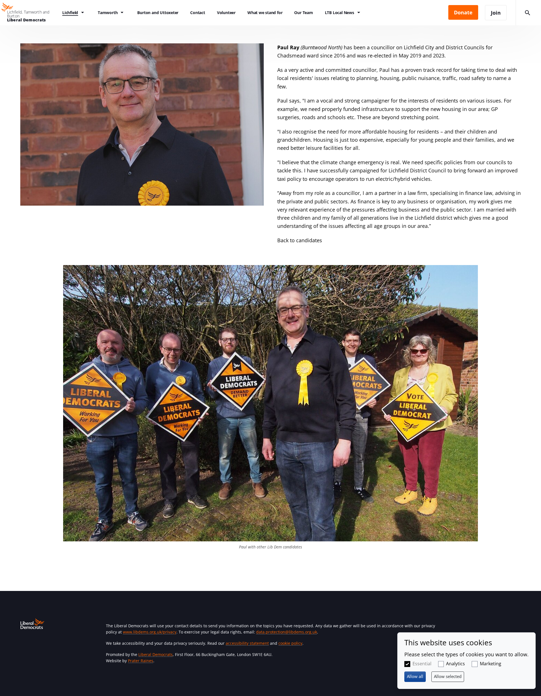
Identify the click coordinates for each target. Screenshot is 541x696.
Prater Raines (140, 660)
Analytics (455, 664)
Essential (422, 664)
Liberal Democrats (155, 654)
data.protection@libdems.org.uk (286, 632)
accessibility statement (247, 643)
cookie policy (290, 643)
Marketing (490, 664)
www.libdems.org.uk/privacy (149, 632)
